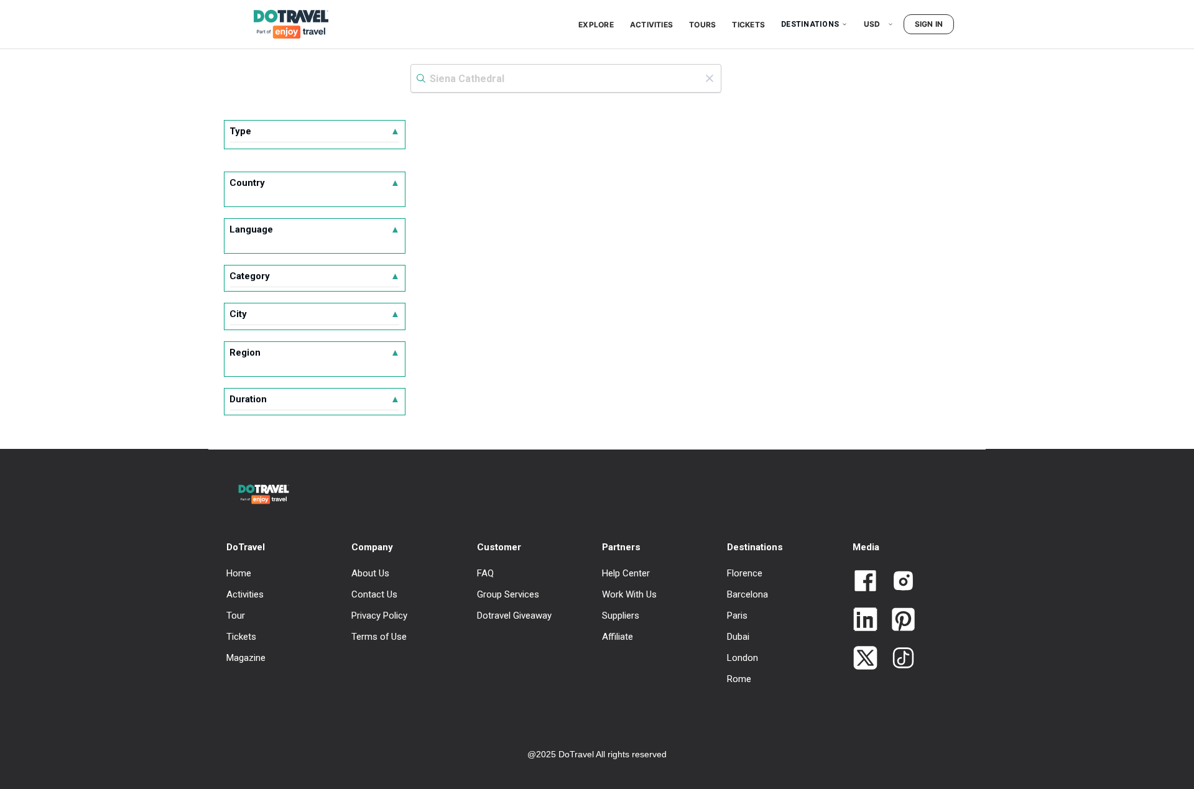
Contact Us (374, 594)
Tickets (748, 24)
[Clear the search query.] (709, 78)
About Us (370, 573)
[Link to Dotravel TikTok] (898, 659)
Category (314, 276)
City (314, 314)
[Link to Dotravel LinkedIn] (865, 620)
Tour (235, 615)
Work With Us (629, 594)
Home (238, 573)
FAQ (485, 573)
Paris (737, 615)
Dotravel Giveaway (514, 615)
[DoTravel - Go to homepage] (283, 24)
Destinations (810, 24)
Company (372, 547)
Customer (499, 547)
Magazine (246, 657)
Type (314, 131)
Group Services (508, 594)
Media (866, 547)
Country (314, 182)
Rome (739, 679)
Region (314, 352)
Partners (621, 547)
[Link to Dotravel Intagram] (898, 582)
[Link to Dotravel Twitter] (865, 659)
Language (314, 229)
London (742, 657)
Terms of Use (379, 636)
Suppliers (620, 615)
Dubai (738, 636)
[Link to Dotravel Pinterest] (898, 620)
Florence (744, 573)
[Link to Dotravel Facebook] (865, 582)
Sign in (929, 24)
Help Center (626, 573)
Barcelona (747, 594)
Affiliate (617, 636)
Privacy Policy (379, 615)
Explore (596, 24)
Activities (651, 24)
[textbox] (565, 78)
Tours (702, 24)
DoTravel (245, 547)
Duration (314, 399)
